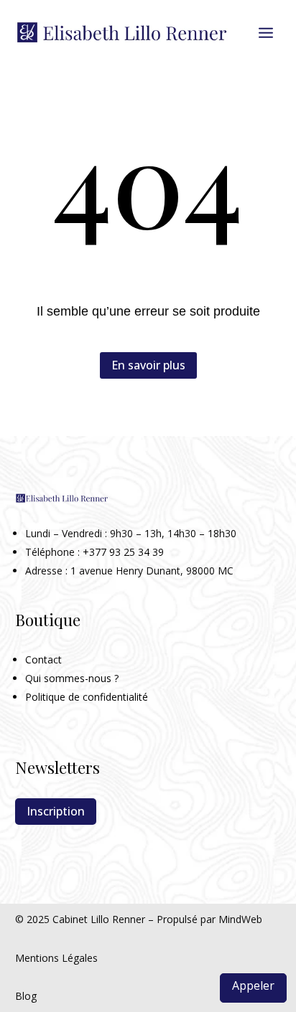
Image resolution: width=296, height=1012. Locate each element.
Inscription (56, 811)
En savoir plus (148, 365)
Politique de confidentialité (86, 697)
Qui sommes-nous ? (72, 678)
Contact (43, 659)
